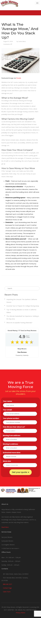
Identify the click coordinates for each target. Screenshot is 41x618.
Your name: (8, 401)
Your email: (8, 410)
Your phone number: (11, 418)
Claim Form (6, 592)
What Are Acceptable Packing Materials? (19, 323)
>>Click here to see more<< (10, 548)
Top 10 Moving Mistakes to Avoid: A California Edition (21, 311)
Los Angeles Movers (8, 545)
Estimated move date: (12, 453)
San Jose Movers (6, 537)
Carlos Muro (22, 41)
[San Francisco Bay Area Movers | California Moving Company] (9, 5)
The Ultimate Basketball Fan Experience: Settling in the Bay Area (22, 317)
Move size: (7, 461)
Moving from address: (12, 435)
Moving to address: (11, 444)
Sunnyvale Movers (7, 541)
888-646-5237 (7, 584)
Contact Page (7, 588)
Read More (5, 527)
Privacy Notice (20, 613)
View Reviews (22, 352)
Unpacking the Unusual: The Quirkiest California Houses (21, 300)
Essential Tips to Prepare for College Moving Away (22, 306)
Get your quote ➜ (20, 472)
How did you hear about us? (14, 427)
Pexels (18, 78)
